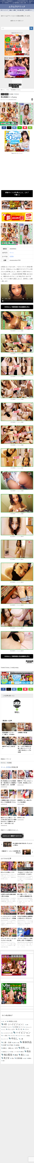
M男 (27, 1024)
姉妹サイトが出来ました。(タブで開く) (17, 194)
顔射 (25, 1058)
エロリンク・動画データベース (12, 836)
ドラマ (27, 1029)
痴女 (16, 1055)
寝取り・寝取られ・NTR (10, 1048)
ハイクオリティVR (8, 1033)
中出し (14, 1038)
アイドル (22, 1027)
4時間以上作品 (12, 1021)
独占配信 (8, 1055)
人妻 (21, 1038)
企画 (14, 1042)
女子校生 (10, 1045)
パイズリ (12, 1035)
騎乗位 (29, 1058)
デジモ (20, 1029)
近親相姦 (19, 1058)
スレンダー (11, 1029)
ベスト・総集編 (26, 1035)
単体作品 (27, 1042)
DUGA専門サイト (28, 10)
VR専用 (16, 1027)
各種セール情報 (12, 10)
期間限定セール (6, 1051)
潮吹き (22, 1051)
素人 (23, 1055)
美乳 (28, 1055)
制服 (18, 1042)
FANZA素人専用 (20, 10)
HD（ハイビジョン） (14, 1024)
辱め (13, 1058)
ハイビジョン (23, 1032)
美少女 (6, 1058)
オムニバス (29, 1027)
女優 (4, 1045)
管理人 (17, 712)
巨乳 (23, 1048)
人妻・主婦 (7, 1042)
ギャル (2, 94)
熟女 (29, 1051)
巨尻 (28, 1048)
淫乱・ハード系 (15, 1051)
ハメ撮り (5, 1035)
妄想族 (6, 94)
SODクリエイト (7, 1027)
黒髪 (3, 1060)
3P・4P (4, 1021)
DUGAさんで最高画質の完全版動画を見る (17, 307)
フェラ (19, 1035)
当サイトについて (4, 10)
